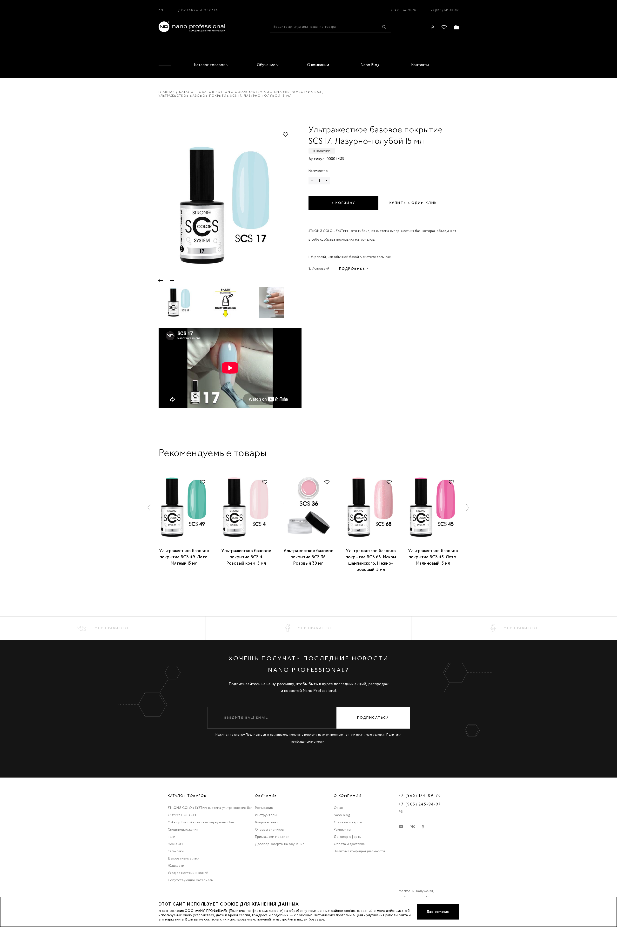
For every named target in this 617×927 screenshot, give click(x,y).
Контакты (420, 64)
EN (161, 10)
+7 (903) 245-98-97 (445, 10)
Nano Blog (370, 64)
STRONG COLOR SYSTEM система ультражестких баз (269, 92)
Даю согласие (438, 911)
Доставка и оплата (198, 10)
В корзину (343, 203)
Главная (167, 92)
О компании (318, 64)
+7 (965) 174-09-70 (402, 10)
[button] (161, 280)
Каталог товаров (209, 64)
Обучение (266, 64)
